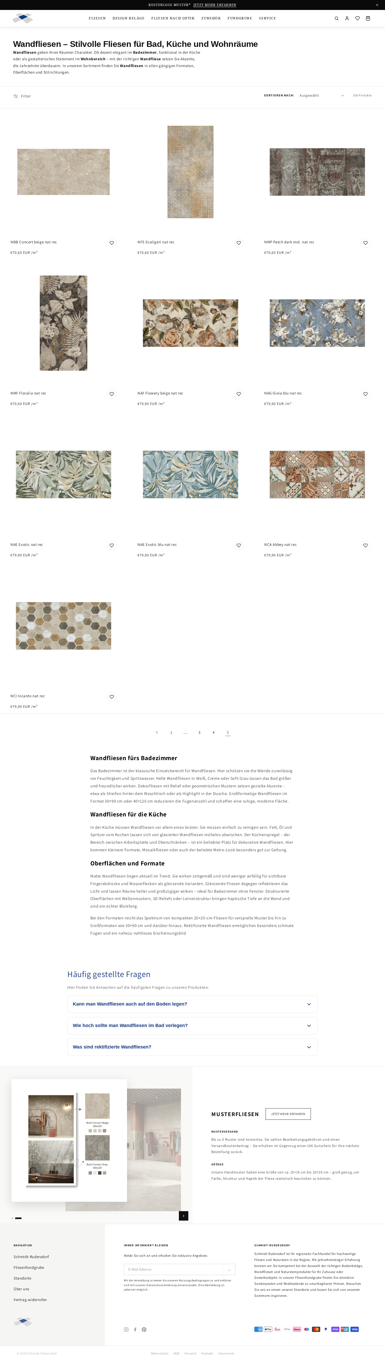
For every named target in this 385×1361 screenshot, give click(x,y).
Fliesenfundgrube (29, 1267)
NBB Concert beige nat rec (33, 241)
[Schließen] (377, 5)
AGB (176, 1353)
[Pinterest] (144, 1329)
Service (267, 18)
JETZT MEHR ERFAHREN (215, 5)
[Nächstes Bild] (183, 1216)
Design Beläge (129, 18)
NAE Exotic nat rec (26, 544)
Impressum (226, 1353)
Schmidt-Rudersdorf (31, 1256)
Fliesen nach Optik (173, 18)
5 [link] (228, 732)
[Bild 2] (18, 1218)
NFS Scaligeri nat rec (156, 241)
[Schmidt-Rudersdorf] (22, 18)
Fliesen (97, 18)
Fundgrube (240, 18)
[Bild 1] (12, 1218)
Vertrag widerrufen (30, 1299)
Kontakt (207, 1353)
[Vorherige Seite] (157, 732)
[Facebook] (135, 1329)
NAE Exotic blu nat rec (157, 544)
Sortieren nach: (279, 95)
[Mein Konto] (347, 18)
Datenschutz (160, 1353)
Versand (190, 1353)
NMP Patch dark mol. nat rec (289, 241)
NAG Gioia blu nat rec (283, 393)
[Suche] (336, 18)
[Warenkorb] (368, 18)
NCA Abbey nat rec (280, 544)
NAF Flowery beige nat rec (160, 393)
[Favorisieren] (112, 243)
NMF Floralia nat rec (28, 393)
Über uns (21, 1288)
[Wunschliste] (357, 18)
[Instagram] (126, 1329)
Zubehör (211, 18)
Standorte (22, 1278)
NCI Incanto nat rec (27, 695)
